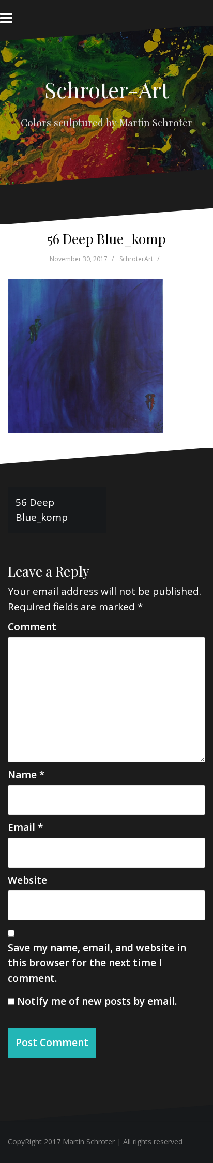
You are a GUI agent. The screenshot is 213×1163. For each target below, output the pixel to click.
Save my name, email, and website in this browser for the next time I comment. (97, 963)
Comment (32, 626)
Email (25, 827)
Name (26, 774)
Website (27, 880)
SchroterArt (136, 258)
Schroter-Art (106, 89)
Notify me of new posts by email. (97, 1001)
